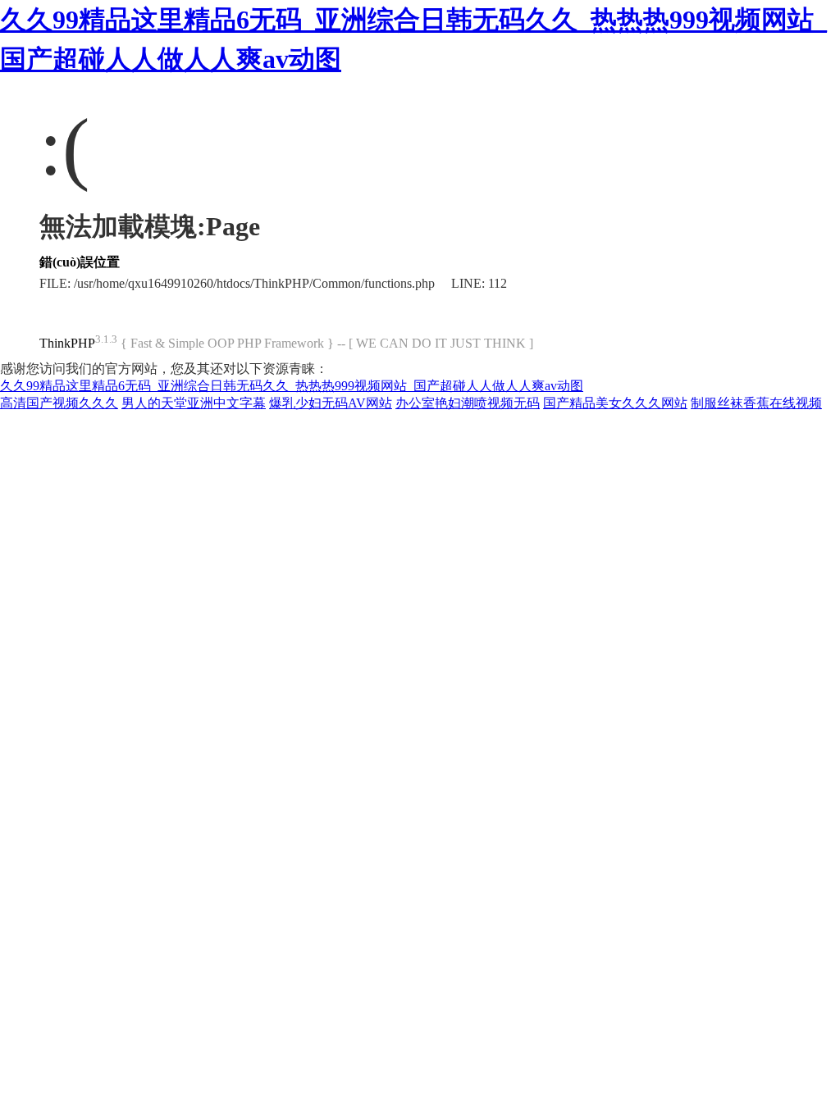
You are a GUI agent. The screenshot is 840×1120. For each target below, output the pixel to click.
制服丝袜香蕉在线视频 (756, 403)
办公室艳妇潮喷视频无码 (467, 403)
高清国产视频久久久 (59, 403)
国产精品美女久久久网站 (615, 403)
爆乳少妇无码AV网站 (330, 403)
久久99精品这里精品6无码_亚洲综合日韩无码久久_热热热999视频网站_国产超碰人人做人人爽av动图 (291, 386)
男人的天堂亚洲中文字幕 (193, 403)
